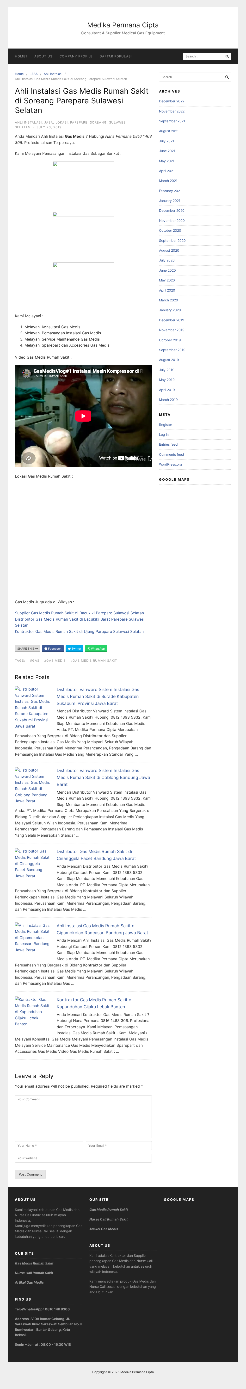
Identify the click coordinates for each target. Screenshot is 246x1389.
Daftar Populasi (116, 56)
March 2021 (168, 181)
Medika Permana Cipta (123, 25)
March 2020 (168, 300)
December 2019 (171, 320)
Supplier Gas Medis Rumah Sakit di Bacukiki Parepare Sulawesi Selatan (79, 612)
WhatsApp (97, 648)
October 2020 (170, 230)
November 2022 (171, 111)
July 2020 (167, 260)
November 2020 (172, 220)
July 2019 (166, 370)
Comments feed (171, 454)
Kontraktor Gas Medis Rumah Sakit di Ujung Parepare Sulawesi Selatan (79, 631)
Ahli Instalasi (53, 74)
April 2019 (167, 390)
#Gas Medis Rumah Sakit (93, 660)
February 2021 (170, 191)
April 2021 (167, 171)
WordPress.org (170, 464)
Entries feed (168, 444)
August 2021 (169, 131)
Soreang (98, 122)
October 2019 (170, 340)
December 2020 (171, 210)
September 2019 (172, 350)
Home (19, 74)
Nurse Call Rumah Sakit (34, 1273)
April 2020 (167, 290)
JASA (34, 74)
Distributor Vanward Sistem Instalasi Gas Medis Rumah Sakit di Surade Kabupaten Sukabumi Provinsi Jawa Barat (98, 696)
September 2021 (172, 121)
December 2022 (171, 101)
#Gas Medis (55, 660)
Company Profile (76, 56)
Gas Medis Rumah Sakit (34, 1263)
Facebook (54, 648)
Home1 (21, 56)
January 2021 (169, 201)
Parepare (78, 122)
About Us (43, 56)
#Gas (34, 660)
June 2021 (167, 151)
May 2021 (166, 161)
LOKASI (61, 122)
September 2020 (172, 240)
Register (165, 425)
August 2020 (169, 250)
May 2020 (167, 280)
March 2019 (168, 400)
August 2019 (169, 360)
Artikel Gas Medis (29, 1282)
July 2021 (166, 141)
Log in (164, 434)
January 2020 (170, 310)
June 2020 (167, 270)
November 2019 (171, 330)
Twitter (76, 648)
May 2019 (167, 380)
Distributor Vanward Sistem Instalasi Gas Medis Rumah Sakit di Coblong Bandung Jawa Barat (103, 777)
